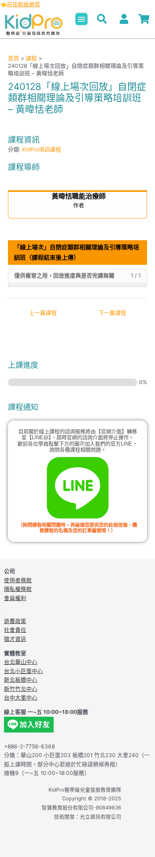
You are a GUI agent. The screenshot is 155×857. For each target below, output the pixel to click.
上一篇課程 (43, 313)
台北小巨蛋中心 (23, 671)
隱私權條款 (18, 589)
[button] (81, 19)
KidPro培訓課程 (41, 149)
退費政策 (15, 621)
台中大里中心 (20, 697)
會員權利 (15, 598)
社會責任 (15, 630)
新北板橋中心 (20, 680)
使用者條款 (18, 580)
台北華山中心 (20, 662)
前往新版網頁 (23, 4)
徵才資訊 (15, 639)
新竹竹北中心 (20, 689)
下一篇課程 (112, 313)
